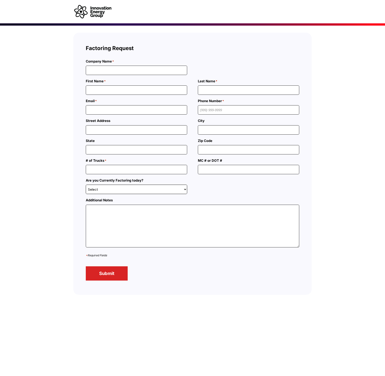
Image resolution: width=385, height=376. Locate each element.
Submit (106, 273)
